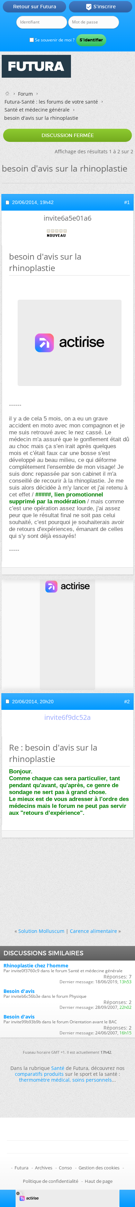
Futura (21, 1168)
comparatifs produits (39, 1074)
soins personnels (92, 1079)
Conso (65, 1168)
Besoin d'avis (19, 991)
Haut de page (98, 1181)
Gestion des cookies (99, 1168)
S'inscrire (101, 6)
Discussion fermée (68, 135)
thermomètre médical (44, 1079)
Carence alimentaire (93, 931)
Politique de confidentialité (50, 1181)
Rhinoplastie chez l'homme (35, 965)
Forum (25, 93)
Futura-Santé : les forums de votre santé (51, 101)
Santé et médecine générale (37, 109)
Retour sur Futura (34, 6)
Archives (43, 1168)
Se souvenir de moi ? (54, 40)
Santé (57, 1068)
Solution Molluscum (41, 931)
